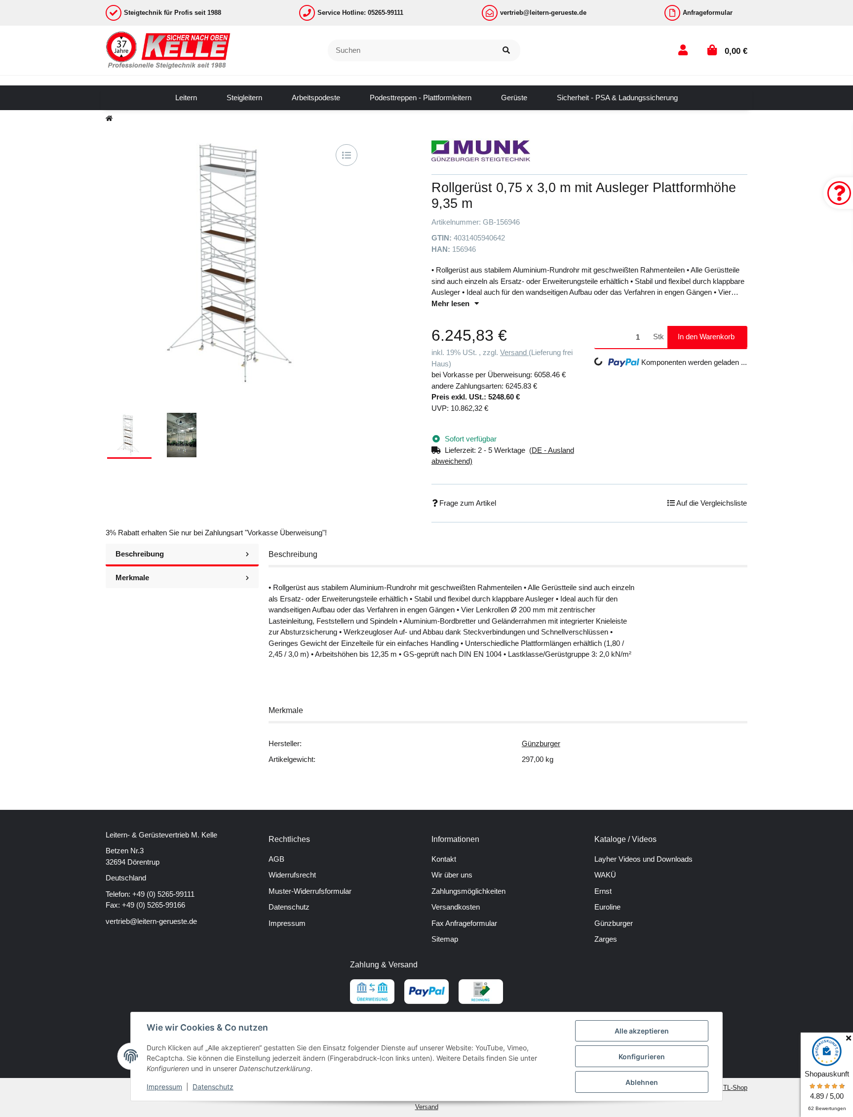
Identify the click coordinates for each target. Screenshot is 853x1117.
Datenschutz (289, 907)
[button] (683, 50)
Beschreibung (140, 554)
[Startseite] (109, 118)
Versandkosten (455, 907)
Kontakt (443, 859)
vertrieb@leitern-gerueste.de (151, 921)
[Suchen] (506, 51)
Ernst (603, 891)
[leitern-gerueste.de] (169, 49)
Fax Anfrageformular (464, 923)
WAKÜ (605, 875)
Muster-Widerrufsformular (310, 891)
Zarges (605, 939)
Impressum (287, 923)
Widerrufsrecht (292, 875)
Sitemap (444, 939)
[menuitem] (186, 97)
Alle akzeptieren (642, 1031)
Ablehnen (641, 1082)
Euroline (607, 907)
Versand (514, 352)
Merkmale (132, 577)
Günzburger (541, 743)
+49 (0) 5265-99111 (163, 894)
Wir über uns (451, 875)
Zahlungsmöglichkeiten (468, 891)
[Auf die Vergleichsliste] (346, 155)
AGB (276, 859)
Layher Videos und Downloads (643, 859)
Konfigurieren (642, 1056)
